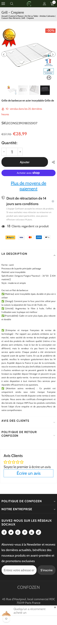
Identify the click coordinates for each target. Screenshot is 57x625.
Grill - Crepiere (28, 18)
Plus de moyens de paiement (28, 185)
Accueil (4, 16)
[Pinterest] (24, 532)
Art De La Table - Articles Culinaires (40, 16)
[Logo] (29, 4)
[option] (28, 54)
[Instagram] (17, 532)
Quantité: (9, 142)
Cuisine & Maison (16, 16)
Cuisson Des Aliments (11, 18)
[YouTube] (31, 532)
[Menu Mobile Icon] (3, 3)
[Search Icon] (14, 3)
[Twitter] (11, 532)
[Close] (55, 607)
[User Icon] (44, 3)
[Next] (53, 54)
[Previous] (4, 54)
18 (8, 226)
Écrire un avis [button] (28, 473)
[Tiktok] (38, 532)
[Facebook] (4, 532)
